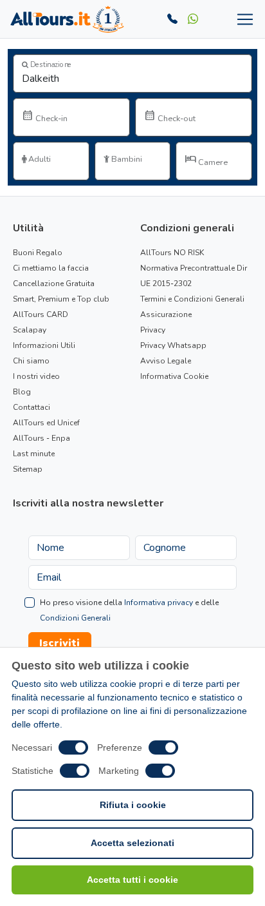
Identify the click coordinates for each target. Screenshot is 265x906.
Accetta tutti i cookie (132, 879)
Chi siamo (31, 361)
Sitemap (27, 469)
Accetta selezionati (132, 843)
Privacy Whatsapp (173, 345)
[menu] (242, 19)
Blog (22, 392)
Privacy (152, 330)
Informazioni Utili (44, 345)
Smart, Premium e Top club (61, 299)
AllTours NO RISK (172, 252)
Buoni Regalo (37, 252)
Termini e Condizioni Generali (192, 299)
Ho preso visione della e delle (129, 610)
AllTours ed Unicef (46, 423)
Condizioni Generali (75, 618)
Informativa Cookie (174, 376)
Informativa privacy (158, 602)
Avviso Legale (165, 361)
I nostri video (36, 376)
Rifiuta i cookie (133, 805)
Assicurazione (166, 314)
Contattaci (31, 407)
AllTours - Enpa (41, 438)
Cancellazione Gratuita (54, 283)
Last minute (34, 453)
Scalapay (29, 330)
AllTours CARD (40, 314)
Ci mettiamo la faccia (51, 268)
